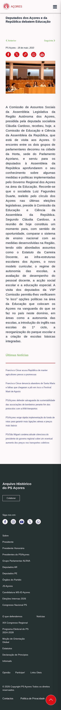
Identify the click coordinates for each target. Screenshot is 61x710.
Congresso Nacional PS (14, 605)
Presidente (8, 542)
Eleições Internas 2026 (14, 598)
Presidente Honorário (13, 548)
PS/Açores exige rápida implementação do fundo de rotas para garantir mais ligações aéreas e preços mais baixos (30, 421)
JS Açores (7, 586)
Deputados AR (9, 567)
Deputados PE (9, 573)
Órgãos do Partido (11, 579)
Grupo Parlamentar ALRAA (16, 560)
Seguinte (49, 40)
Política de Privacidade (32, 698)
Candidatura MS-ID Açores (16, 592)
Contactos (7, 698)
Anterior (11, 40)
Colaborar (11, 498)
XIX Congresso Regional (15, 622)
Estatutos (7, 648)
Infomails (7, 661)
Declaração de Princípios (15, 654)
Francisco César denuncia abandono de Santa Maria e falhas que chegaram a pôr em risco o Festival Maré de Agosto (30, 387)
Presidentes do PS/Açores (15, 554)
